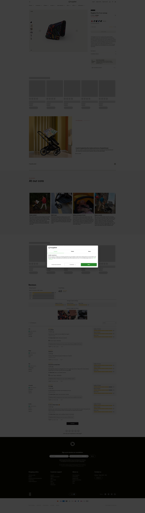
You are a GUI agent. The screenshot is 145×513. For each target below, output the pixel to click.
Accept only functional (56, 264)
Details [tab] (72, 251)
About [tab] (89, 251)
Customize (72, 264)
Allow (89, 264)
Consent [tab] (55, 251)
